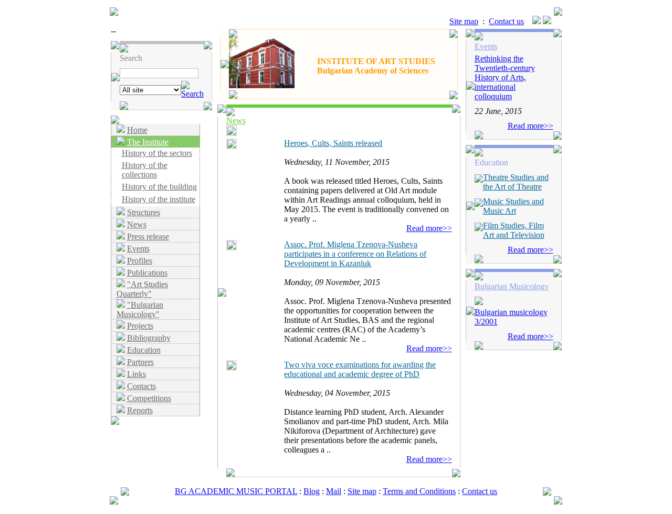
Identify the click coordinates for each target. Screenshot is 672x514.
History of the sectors (157, 153)
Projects (140, 325)
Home (137, 129)
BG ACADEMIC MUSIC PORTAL (236, 491)
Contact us (506, 21)
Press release (148, 236)
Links (136, 374)
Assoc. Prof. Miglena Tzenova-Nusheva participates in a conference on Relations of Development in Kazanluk (355, 254)
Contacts (141, 386)
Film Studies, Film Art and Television (513, 230)
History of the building (159, 186)
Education (144, 349)
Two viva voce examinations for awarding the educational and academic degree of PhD (360, 369)
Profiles (139, 260)
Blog (311, 491)
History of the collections (144, 170)
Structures (143, 212)
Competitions (149, 398)
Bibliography (149, 337)
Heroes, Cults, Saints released (333, 143)
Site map (463, 21)
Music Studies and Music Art (513, 206)
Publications (147, 272)
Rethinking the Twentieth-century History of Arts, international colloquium (505, 77)
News (136, 224)
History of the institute (158, 199)
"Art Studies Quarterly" (142, 289)
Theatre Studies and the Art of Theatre (516, 182)
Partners (140, 362)
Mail (333, 491)
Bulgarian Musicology (512, 286)
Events (138, 248)
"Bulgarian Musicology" (140, 309)
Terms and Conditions (419, 491)
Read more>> (429, 228)
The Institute (148, 142)
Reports (140, 410)
